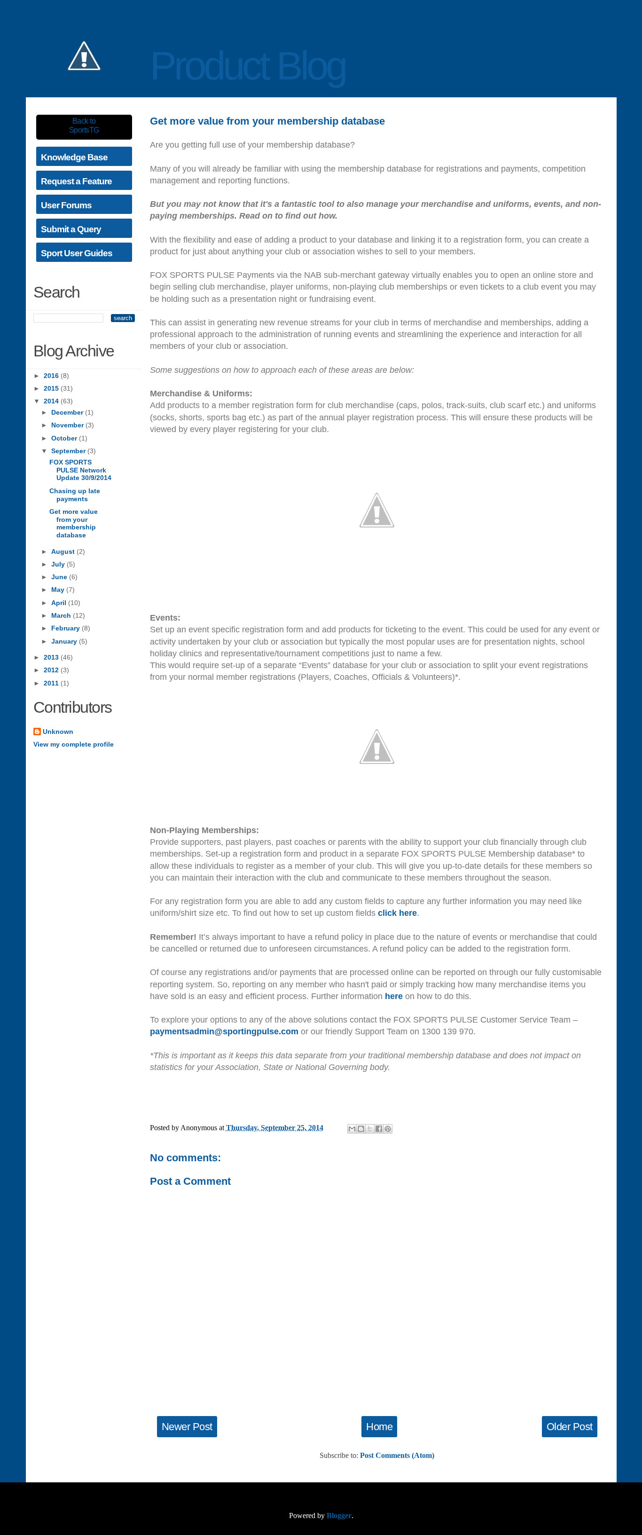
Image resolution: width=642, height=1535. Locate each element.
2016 (52, 375)
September (69, 451)
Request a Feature (76, 181)
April (59, 602)
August (64, 551)
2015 (52, 388)
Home (379, 1427)
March (62, 615)
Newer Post (187, 1427)
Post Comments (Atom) (397, 1455)
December (68, 412)
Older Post (570, 1427)
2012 (52, 670)
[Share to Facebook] (379, 1129)
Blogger (339, 1515)
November (68, 425)
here (394, 996)
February (66, 628)
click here (397, 913)
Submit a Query (71, 229)
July (59, 564)
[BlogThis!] (361, 1129)
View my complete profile (73, 744)
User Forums (66, 205)
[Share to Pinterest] (387, 1129)
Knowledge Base (74, 157)
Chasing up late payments (74, 495)
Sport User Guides (76, 253)
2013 (52, 657)
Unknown (58, 731)
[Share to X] (370, 1129)
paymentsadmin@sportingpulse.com (224, 1031)
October (65, 438)
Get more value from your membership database (73, 523)
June (60, 577)
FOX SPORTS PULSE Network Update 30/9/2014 (80, 470)
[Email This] (352, 1129)
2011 (52, 683)
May (58, 589)
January (65, 641)
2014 (52, 401)
